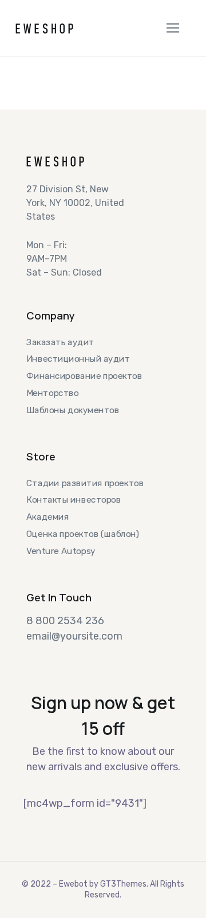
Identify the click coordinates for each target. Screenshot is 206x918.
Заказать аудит (60, 342)
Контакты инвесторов (73, 500)
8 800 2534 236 (65, 620)
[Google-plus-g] (72, 656)
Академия (47, 517)
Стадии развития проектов (85, 483)
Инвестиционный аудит (78, 359)
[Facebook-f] (51, 656)
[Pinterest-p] (92, 656)
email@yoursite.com (74, 636)
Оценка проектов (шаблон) (82, 533)
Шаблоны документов (72, 410)
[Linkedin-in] (113, 656)
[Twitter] (30, 656)
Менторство (52, 392)
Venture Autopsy (61, 550)
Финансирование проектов (84, 376)
